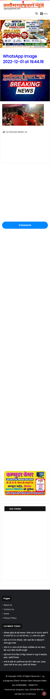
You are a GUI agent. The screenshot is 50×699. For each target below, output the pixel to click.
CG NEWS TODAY (12, 626)
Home (6, 614)
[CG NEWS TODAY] (25, 5)
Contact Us (9, 609)
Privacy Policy (10, 618)
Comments (25, 225)
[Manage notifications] (44, 693)
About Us (8, 605)
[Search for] (36, 13)
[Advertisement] (25, 146)
